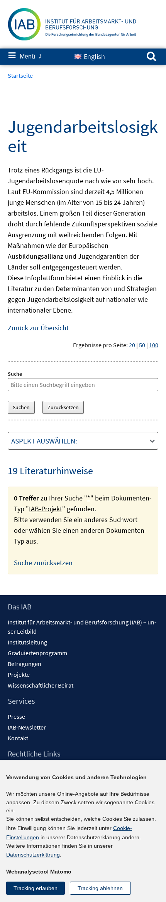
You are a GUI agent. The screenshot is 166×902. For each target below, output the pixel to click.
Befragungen (24, 664)
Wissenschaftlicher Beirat (40, 685)
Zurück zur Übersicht (38, 327)
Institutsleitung (27, 642)
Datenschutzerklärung (33, 855)
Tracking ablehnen (100, 888)
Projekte (19, 674)
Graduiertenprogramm (37, 653)
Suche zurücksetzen (43, 562)
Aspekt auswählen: (44, 440)
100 (153, 345)
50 (142, 345)
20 (132, 345)
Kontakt (18, 738)
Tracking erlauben (36, 888)
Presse (16, 716)
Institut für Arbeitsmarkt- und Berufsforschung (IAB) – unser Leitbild (82, 626)
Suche (15, 373)
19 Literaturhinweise (50, 470)
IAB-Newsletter (27, 727)
